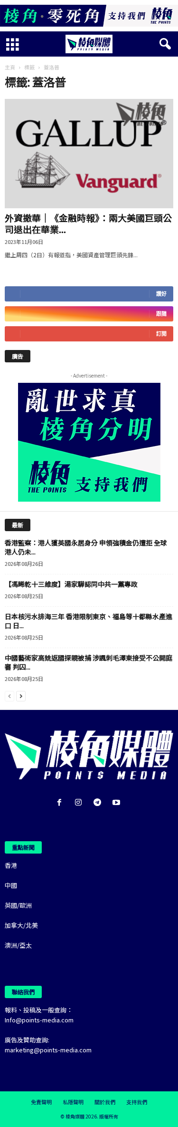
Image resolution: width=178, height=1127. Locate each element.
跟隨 (161, 313)
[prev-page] (9, 695)
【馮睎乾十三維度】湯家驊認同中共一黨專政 (71, 584)
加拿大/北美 (21, 925)
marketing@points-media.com (48, 1049)
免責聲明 (41, 1102)
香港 (11, 865)
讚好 (161, 293)
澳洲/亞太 (18, 945)
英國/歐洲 (18, 905)
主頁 (10, 67)
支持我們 (136, 1102)
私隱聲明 (73, 1102)
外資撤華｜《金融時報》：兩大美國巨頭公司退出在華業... (88, 223)
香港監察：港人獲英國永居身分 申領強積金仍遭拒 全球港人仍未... (86, 547)
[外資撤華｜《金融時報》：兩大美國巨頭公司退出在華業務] (89, 153)
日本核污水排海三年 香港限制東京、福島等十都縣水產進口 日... (88, 621)
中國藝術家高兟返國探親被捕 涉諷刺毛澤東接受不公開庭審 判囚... (88, 662)
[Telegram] (99, 802)
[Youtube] (117, 802)
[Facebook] (61, 802)
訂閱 (161, 333)
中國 (11, 885)
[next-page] (21, 695)
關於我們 (104, 1102)
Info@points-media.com (39, 1019)
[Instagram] (80, 802)
